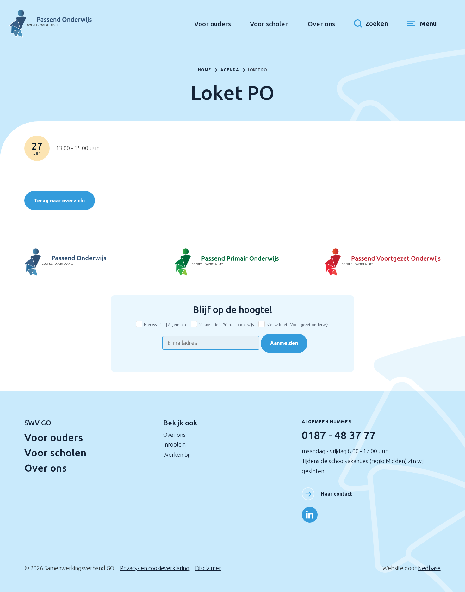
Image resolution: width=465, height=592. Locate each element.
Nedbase (429, 568)
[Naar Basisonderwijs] (232, 262)
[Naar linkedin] (310, 515)
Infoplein (174, 444)
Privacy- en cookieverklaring (154, 568)
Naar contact (336, 493)
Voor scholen (269, 24)
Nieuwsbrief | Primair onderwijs (226, 324)
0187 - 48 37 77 (338, 435)
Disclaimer (208, 568)
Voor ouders (212, 24)
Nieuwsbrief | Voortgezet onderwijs (297, 324)
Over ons (321, 24)
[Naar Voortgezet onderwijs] (371, 262)
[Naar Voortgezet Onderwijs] (93, 262)
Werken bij (176, 454)
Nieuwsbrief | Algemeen (165, 324)
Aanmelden (284, 343)
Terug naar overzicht (59, 200)
